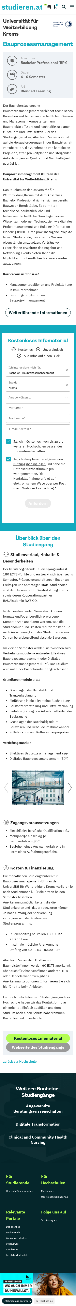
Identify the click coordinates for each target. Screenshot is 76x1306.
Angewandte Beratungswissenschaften (38, 1108)
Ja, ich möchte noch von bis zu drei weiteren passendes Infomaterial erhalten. (38, 446)
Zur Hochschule (44, 1300)
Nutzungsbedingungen (29, 464)
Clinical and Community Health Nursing (38, 1139)
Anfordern (38, 503)
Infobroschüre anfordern (17, 1300)
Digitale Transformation (38, 1124)
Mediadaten (47, 1191)
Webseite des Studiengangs (38, 1047)
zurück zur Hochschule (20, 1061)
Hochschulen (36, 446)
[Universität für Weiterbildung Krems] (62, 24)
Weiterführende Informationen (38, 312)
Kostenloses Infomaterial (38, 1038)
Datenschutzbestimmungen (33, 469)
